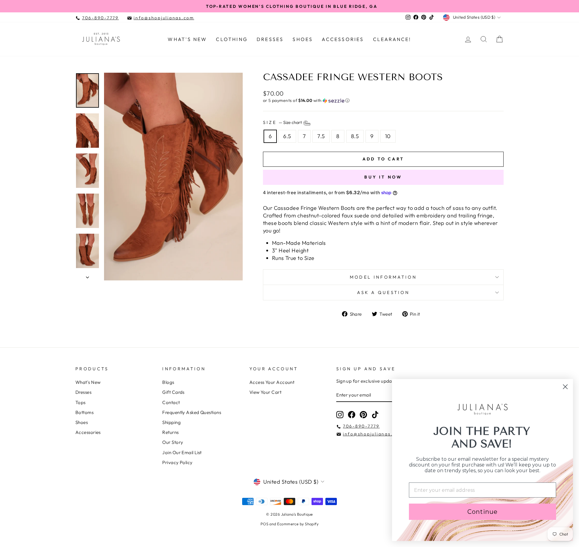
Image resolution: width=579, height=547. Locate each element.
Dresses (270, 39)
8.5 (355, 136)
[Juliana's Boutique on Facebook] (351, 414)
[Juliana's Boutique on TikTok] (375, 414)
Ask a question (383, 292)
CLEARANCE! (392, 39)
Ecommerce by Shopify (297, 523)
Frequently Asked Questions (191, 412)
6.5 (287, 136)
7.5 (321, 136)
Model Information (383, 277)
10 (388, 136)
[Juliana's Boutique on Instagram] (339, 414)
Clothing (232, 39)
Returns (170, 432)
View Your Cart (265, 392)
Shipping (171, 422)
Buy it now (383, 177)
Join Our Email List (182, 452)
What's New (187, 39)
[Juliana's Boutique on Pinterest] (363, 414)
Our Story (172, 442)
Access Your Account (272, 382)
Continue (482, 511)
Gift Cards (173, 392)
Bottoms (84, 412)
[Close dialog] (565, 386)
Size (283, 122)
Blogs (168, 382)
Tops (80, 402)
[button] (383, 100)
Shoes (303, 39)
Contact (171, 402)
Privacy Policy (177, 462)
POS (264, 523)
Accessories (343, 39)
